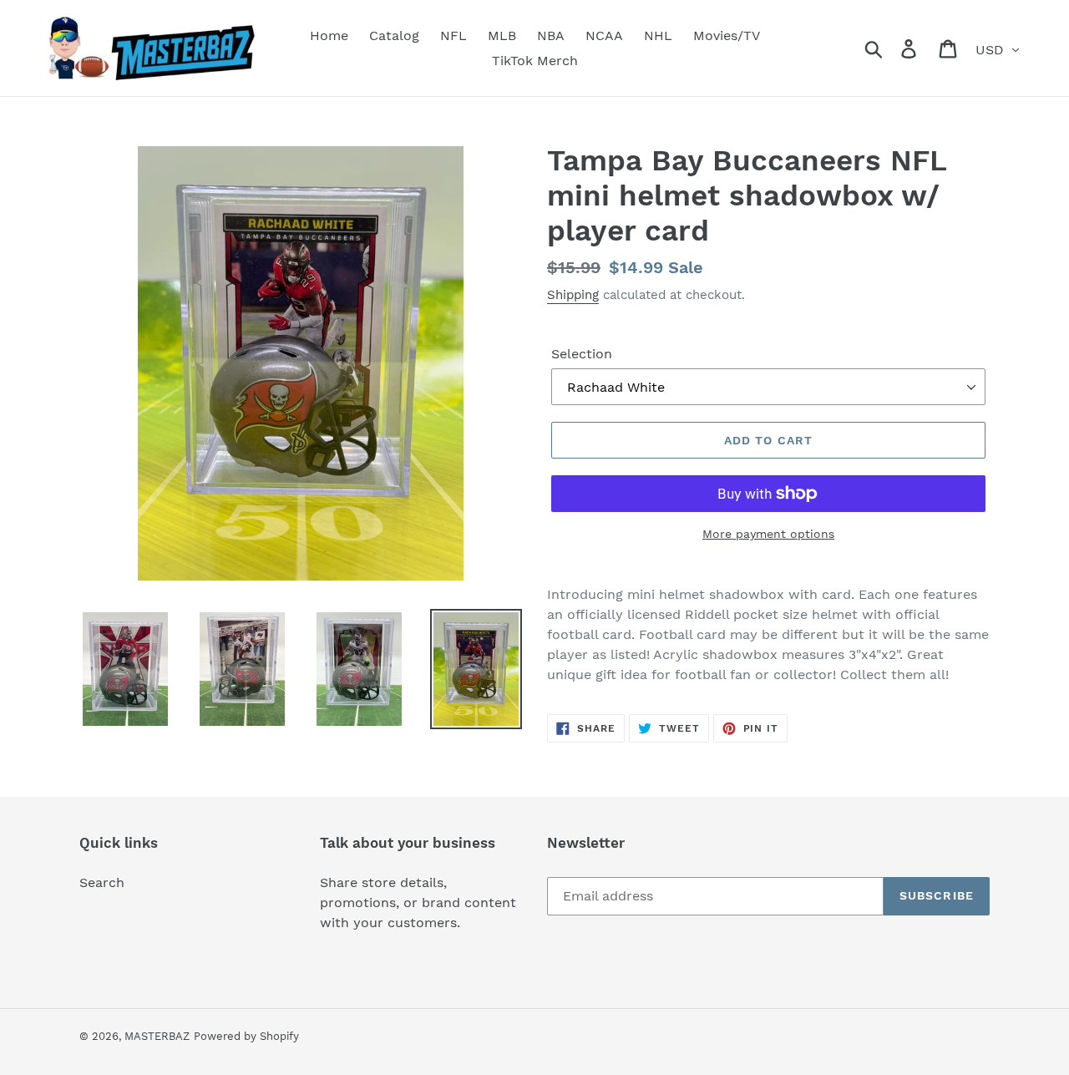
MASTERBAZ (157, 1036)
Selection (581, 354)
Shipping (573, 294)
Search (101, 882)
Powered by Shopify (246, 1036)
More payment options (768, 533)
